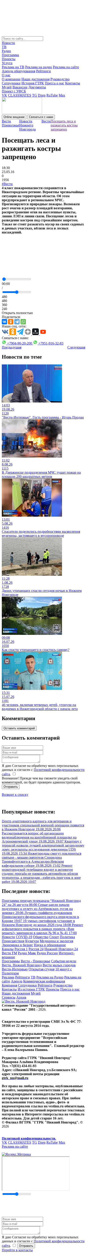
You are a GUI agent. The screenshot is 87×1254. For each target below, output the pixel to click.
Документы (37, 87)
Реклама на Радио (49, 977)
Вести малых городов (59, 965)
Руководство (60, 79)
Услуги (7, 63)
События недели (63, 961)
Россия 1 (21, 949)
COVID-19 (24, 937)
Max (62, 95)
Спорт (54, 937)
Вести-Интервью (15, 969)
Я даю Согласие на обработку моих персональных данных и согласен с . (43, 770)
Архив (21, 997)
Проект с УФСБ (14, 91)
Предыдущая (11, 347)
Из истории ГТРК (31, 989)
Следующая (76, 347)
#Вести (7, 184)
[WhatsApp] (23, 321)
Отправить (11, 786)
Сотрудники (11, 83)
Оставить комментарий (19, 728)
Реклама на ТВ (13, 67)
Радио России (47, 953)
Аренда (16, 981)
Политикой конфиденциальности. (29, 1138)
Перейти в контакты (17, 1250)
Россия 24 (36, 949)
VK (4, 95)
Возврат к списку (15, 794)
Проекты (8, 59)
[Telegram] (17, 321)
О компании (11, 79)
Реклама (8, 977)
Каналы (8, 949)
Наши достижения (35, 79)
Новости (8, 43)
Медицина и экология (56, 941)
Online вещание (14, 117)
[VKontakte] (4, 321)
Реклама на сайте (66, 67)
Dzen (42, 95)
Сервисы (8, 997)
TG (34, 95)
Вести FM (9, 953)
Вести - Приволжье (35, 961)
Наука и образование (50, 945)
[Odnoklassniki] (10, 321)
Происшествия (13, 941)
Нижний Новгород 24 (61, 949)
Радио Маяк (27, 953)
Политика (67, 937)
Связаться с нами (41, 117)
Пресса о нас (54, 83)
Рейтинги (43, 71)
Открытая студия (41, 969)
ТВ (4, 47)
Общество (40, 937)
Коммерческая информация (44, 981)
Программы (11, 961)
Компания (9, 985)
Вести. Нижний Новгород (22, 965)
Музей (7, 87)
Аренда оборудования (18, 71)
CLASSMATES (19, 95)
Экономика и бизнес (17, 945)
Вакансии (19, 87)
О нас (6, 75)
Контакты (72, 83)
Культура (32, 941)
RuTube (52, 95)
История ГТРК (32, 83)
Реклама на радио (38, 67)
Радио (6, 51)
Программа (10, 55)
